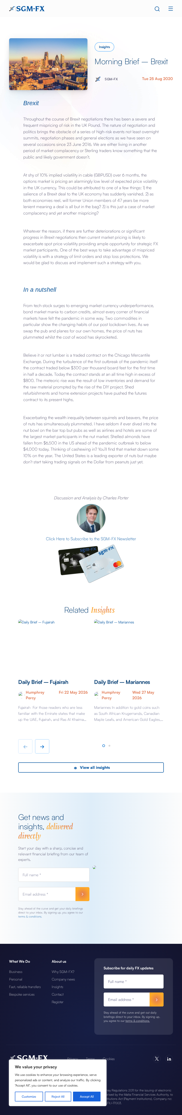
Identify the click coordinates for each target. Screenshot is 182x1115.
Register (57, 1002)
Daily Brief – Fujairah (43, 682)
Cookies (109, 1059)
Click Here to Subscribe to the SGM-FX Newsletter (91, 538)
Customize (29, 1096)
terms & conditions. (30, 916)
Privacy (72, 1059)
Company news (63, 979)
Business (15, 971)
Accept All (87, 1096)
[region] (58, 1082)
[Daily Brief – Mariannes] (129, 644)
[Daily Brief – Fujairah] (53, 644)
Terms (90, 1059)
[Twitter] (157, 1059)
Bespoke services (22, 994)
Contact (57, 994)
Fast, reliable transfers (25, 986)
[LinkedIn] (169, 1059)
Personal (15, 979)
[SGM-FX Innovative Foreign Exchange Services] (27, 8)
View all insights (94, 767)
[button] (104, 745)
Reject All (57, 1096)
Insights (104, 47)
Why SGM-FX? (63, 971)
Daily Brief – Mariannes (122, 682)
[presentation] (25, 746)
